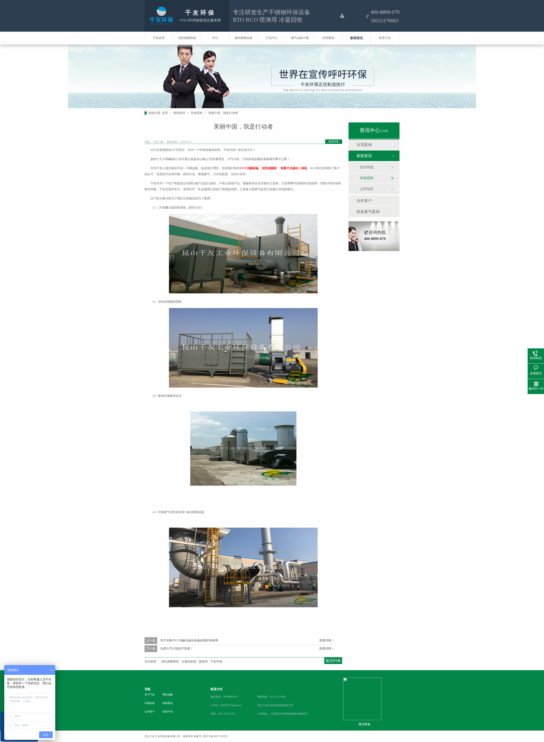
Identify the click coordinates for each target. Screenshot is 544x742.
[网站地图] (342, 16)
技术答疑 (367, 167)
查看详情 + (326, 640)
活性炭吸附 (269, 168)
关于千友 (149, 694)
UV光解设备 (251, 168)
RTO (215, 38)
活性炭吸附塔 (170, 661)
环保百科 (197, 113)
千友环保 (216, 661)
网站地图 (168, 694)
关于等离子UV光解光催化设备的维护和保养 (189, 640)
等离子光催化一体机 (293, 168)
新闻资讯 (356, 38)
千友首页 (159, 38)
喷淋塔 (203, 661)
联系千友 (385, 38)
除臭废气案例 (368, 212)
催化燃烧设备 (243, 38)
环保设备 (149, 703)
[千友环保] (160, 23)
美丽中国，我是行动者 (223, 113)
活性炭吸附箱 (187, 38)
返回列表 (334, 141)
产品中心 (272, 38)
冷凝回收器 (188, 661)
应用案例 (328, 38)
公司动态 (367, 189)
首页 (165, 113)
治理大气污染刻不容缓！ (176, 648)
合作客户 (364, 201)
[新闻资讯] (272, 107)
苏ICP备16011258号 (215, 736)
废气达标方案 (300, 38)
